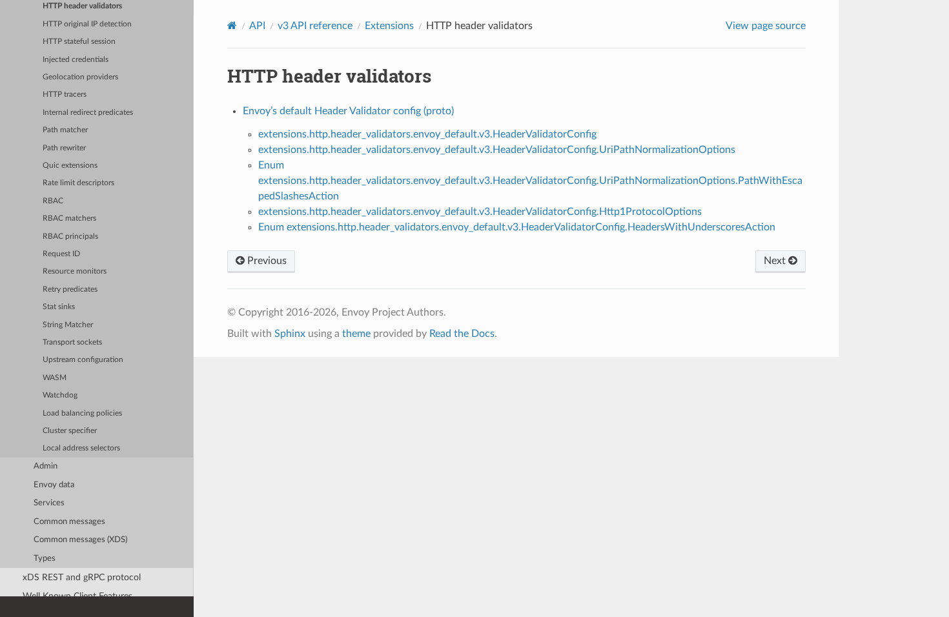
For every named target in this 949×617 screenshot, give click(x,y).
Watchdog (60, 395)
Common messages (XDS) (80, 540)
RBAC (53, 201)
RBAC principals (70, 236)
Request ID (61, 254)
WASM (54, 377)
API (257, 26)
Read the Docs (462, 334)
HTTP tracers (65, 94)
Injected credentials (75, 59)
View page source (766, 26)
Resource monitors (75, 271)
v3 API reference (315, 26)
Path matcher (65, 130)
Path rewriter (64, 148)
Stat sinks (59, 306)
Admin (45, 466)
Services (49, 503)
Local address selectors (81, 448)
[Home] (232, 25)
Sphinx (289, 334)
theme (356, 334)
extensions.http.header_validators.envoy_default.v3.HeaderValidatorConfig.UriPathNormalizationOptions (496, 150)
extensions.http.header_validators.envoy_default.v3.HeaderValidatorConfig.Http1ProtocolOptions (480, 212)
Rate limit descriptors (78, 183)
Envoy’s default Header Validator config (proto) (348, 111)
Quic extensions (70, 165)
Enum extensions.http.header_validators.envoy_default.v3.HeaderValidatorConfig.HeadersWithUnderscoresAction (516, 227)
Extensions (389, 26)
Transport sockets (72, 342)
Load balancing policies (82, 413)
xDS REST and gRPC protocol (82, 577)
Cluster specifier (70, 430)
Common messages (69, 522)
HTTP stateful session (79, 41)
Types (45, 558)
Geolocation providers (80, 77)
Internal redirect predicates (88, 112)
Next (776, 261)
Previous (266, 261)
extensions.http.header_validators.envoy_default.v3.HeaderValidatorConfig (427, 134)
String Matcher (68, 325)
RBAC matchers (69, 218)
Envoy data (54, 485)
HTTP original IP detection (87, 24)
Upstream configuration (83, 359)
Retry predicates (70, 289)
